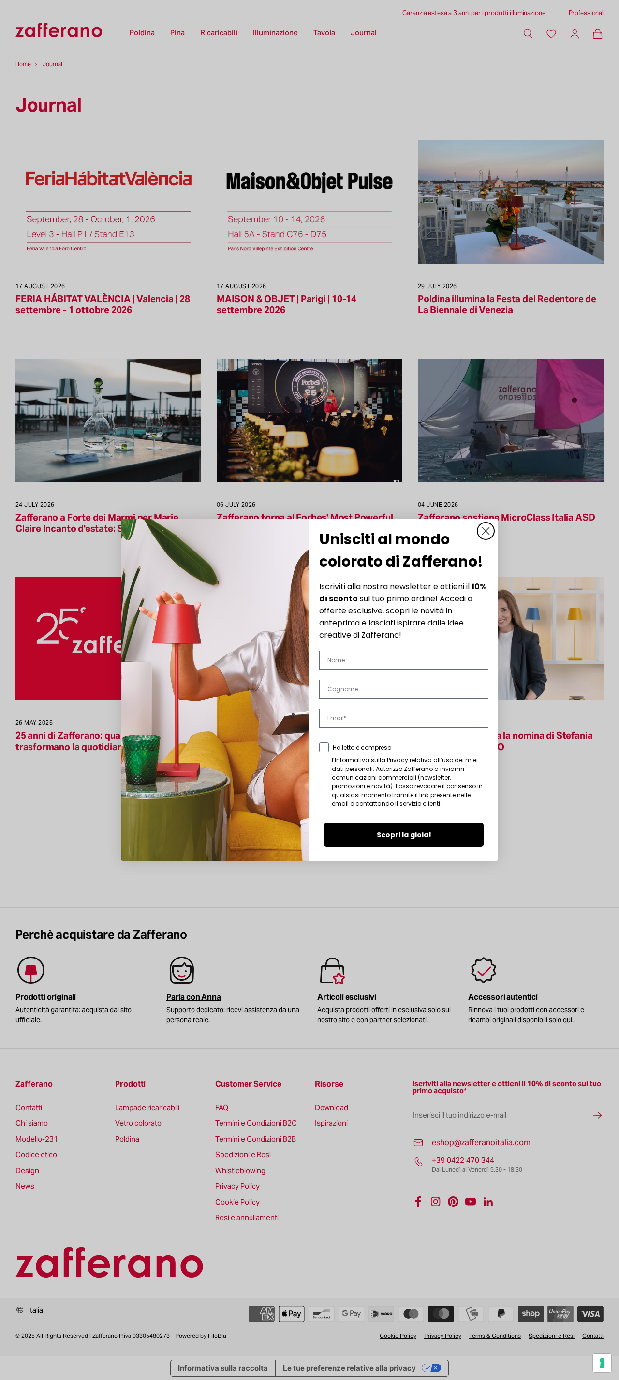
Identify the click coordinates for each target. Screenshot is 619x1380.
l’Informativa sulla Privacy (370, 760)
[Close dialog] (485, 531)
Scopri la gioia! (404, 835)
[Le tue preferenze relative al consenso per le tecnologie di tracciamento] (602, 1363)
